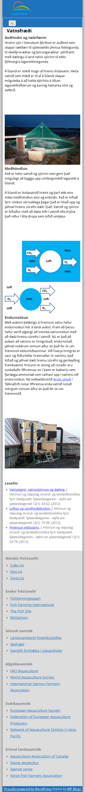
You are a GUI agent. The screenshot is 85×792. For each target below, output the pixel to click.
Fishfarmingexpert (25, 598)
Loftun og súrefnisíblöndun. (30, 508)
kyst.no (16, 571)
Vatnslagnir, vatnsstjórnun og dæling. (37, 489)
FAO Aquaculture (24, 671)
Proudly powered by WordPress (28, 789)
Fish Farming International (32, 604)
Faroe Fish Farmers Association (36, 775)
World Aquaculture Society (32, 677)
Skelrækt (17, 644)
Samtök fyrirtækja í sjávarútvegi (36, 650)
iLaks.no (17, 565)
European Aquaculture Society (35, 710)
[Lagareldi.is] (19, 8)
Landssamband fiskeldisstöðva (35, 637)
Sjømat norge (21, 769)
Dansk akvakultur (24, 762)
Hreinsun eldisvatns (24, 527)
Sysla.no (17, 578)
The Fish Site (20, 611)
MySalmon (19, 617)
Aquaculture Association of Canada (39, 756)
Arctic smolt (62, 379)
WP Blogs (74, 789)
